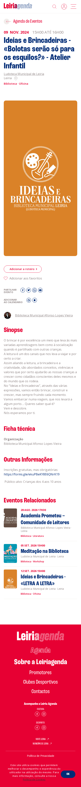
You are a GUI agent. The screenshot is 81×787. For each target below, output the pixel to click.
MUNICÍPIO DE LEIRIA (40, 744)
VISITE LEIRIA (41, 739)
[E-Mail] (40, 291)
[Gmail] (29, 301)
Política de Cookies (34, 779)
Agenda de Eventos (27, 21)
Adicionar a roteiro (22, 269)
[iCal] (34, 301)
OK (68, 774)
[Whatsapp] (35, 291)
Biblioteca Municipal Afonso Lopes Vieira (44, 315)
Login (64, 6)
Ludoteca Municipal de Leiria (24, 74)
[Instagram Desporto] (43, 728)
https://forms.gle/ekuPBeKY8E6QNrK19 (32, 474)
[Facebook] (23, 291)
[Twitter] (29, 291)
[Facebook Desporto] (37, 728)
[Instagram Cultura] (43, 715)
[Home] (18, 6)
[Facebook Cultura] (37, 715)
